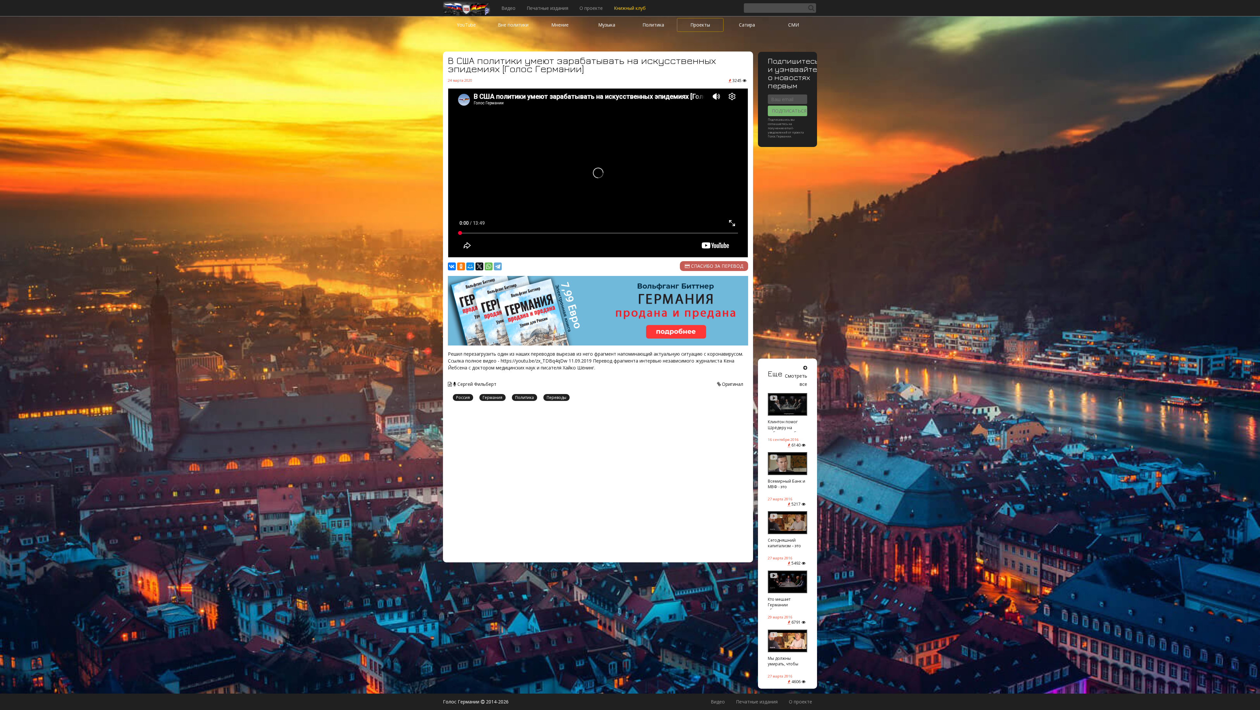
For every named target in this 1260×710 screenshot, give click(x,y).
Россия (463, 397)
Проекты (700, 25)
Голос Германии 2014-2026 (476, 702)
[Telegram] (498, 266)
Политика (653, 25)
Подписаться (789, 111)
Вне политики (513, 25)
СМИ (793, 25)
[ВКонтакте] (452, 266)
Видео (508, 8)
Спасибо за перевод (716, 266)
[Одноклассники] (461, 266)
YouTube (466, 25)
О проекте (591, 8)
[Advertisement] (598, 482)
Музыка (606, 25)
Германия (492, 397)
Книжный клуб (630, 8)
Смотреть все (796, 380)
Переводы (556, 397)
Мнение (560, 25)
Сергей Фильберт (476, 384)
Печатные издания (547, 8)
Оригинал (732, 384)
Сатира (747, 25)
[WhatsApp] (489, 266)
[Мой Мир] (470, 266)
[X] (479, 266)
